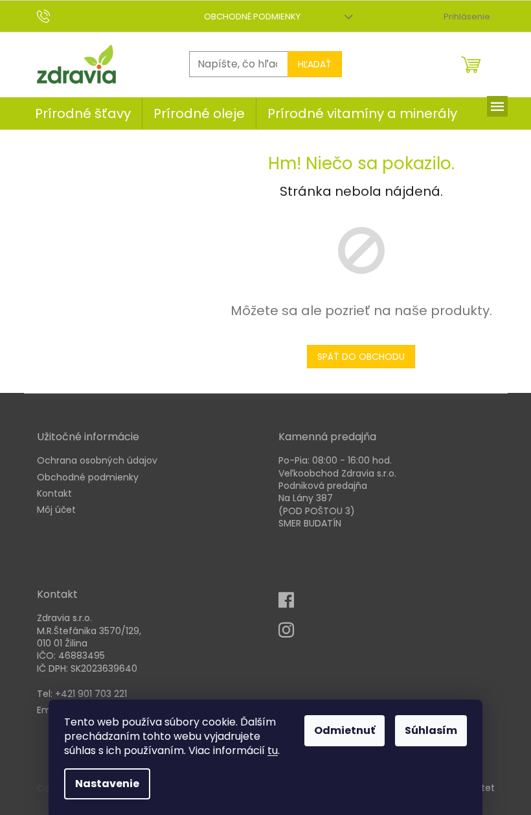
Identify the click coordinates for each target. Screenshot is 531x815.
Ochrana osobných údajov (97, 461)
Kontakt (54, 494)
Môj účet (56, 510)
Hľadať (315, 64)
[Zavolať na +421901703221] (56, 16)
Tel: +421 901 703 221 (82, 694)
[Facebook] (289, 604)
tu (272, 750)
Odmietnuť (344, 730)
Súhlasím (431, 730)
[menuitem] (83, 113)
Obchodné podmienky (252, 16)
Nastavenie (107, 783)
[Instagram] (289, 634)
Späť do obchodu (361, 356)
